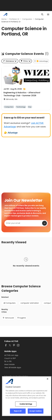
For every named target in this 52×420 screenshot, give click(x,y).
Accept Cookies (36, 411)
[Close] (47, 379)
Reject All (18, 411)
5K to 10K (8, 361)
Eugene (22, 318)
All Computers (9, 303)
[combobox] (9, 61)
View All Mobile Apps (12, 367)
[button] (25, 61)
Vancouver (9, 318)
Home (4, 19)
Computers (27, 19)
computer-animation (30, 303)
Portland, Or (14, 19)
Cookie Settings (26, 404)
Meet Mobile (9, 364)
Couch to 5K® (10, 358)
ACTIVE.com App (11, 355)
